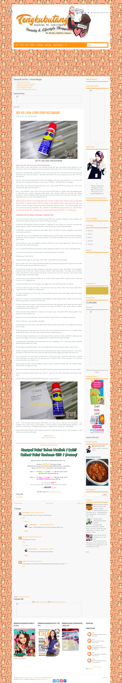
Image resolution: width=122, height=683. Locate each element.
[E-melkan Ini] (17, 494)
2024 (89, 237)
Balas (23, 517)
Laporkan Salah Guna (92, 437)
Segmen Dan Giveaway (58, 45)
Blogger (97, 372)
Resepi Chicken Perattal (23, 82)
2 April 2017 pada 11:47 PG (35, 537)
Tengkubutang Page (56, 491)
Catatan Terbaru (18, 503)
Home (16, 45)
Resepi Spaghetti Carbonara (24, 87)
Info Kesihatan (40, 45)
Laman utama (49, 503)
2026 (89, 230)
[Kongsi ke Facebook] (22, 494)
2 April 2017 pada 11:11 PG (37, 512)
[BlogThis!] (18, 494)
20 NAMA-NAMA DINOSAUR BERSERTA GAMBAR (99, 520)
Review (27, 45)
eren (93, 632)
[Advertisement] (61, 62)
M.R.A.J (25, 561)
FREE (54, 473)
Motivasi (32, 45)
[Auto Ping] (89, 668)
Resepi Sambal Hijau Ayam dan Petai (27, 89)
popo (93, 652)
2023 (89, 241)
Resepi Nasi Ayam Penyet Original (26, 84)
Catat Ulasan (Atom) (24, 596)
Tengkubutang (33, 524)
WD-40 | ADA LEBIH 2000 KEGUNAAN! (38, 112)
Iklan (34, 471)
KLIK (43, 471)
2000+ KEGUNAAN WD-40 (49, 437)
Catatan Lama (80, 503)
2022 (89, 244)
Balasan (26, 521)
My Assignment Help (97, 646)
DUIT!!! (52, 471)
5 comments (20, 497)
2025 (89, 234)
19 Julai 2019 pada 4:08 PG (35, 561)
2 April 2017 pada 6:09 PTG (46, 524)
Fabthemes (21, 679)
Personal (22, 45)
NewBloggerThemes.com (41, 679)
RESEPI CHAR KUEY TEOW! (25, 86)
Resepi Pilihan (48, 45)
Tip (66, 45)
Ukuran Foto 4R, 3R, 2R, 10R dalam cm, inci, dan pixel (99, 537)
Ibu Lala (25, 537)
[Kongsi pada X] (20, 494)
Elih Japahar (26, 512)
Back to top (105, 677)
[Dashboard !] (10, 18)
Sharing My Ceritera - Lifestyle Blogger (32, 677)
